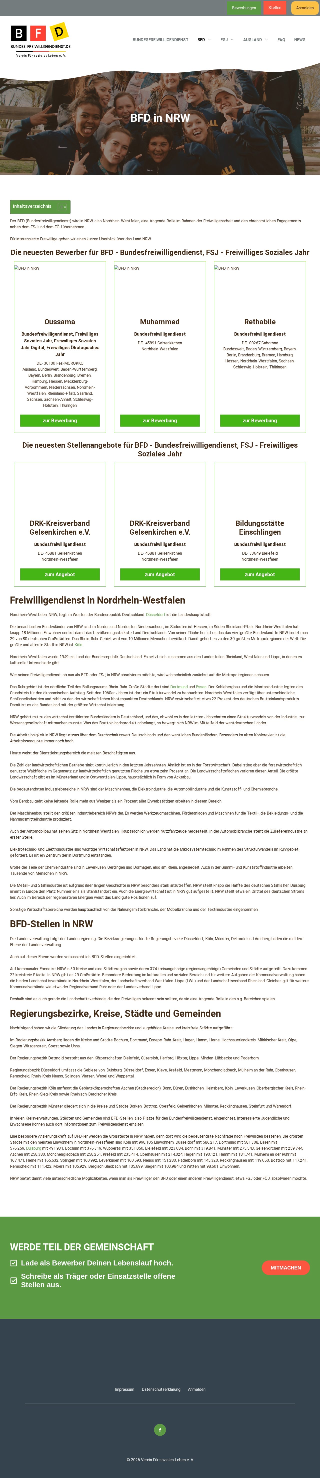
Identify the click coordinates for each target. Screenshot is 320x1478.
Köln (78, 644)
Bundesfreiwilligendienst (160, 39)
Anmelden (305, 8)
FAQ (281, 39)
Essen (201, 686)
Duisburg (33, 1148)
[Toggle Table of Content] (59, 207)
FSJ (224, 39)
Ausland (252, 39)
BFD (201, 39)
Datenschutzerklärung (161, 1389)
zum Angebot (60, 574)
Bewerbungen (244, 8)
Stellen (274, 7)
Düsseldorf (156, 614)
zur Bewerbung (60, 421)
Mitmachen (286, 1267)
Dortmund (179, 686)
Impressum (124, 1389)
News (300, 39)
